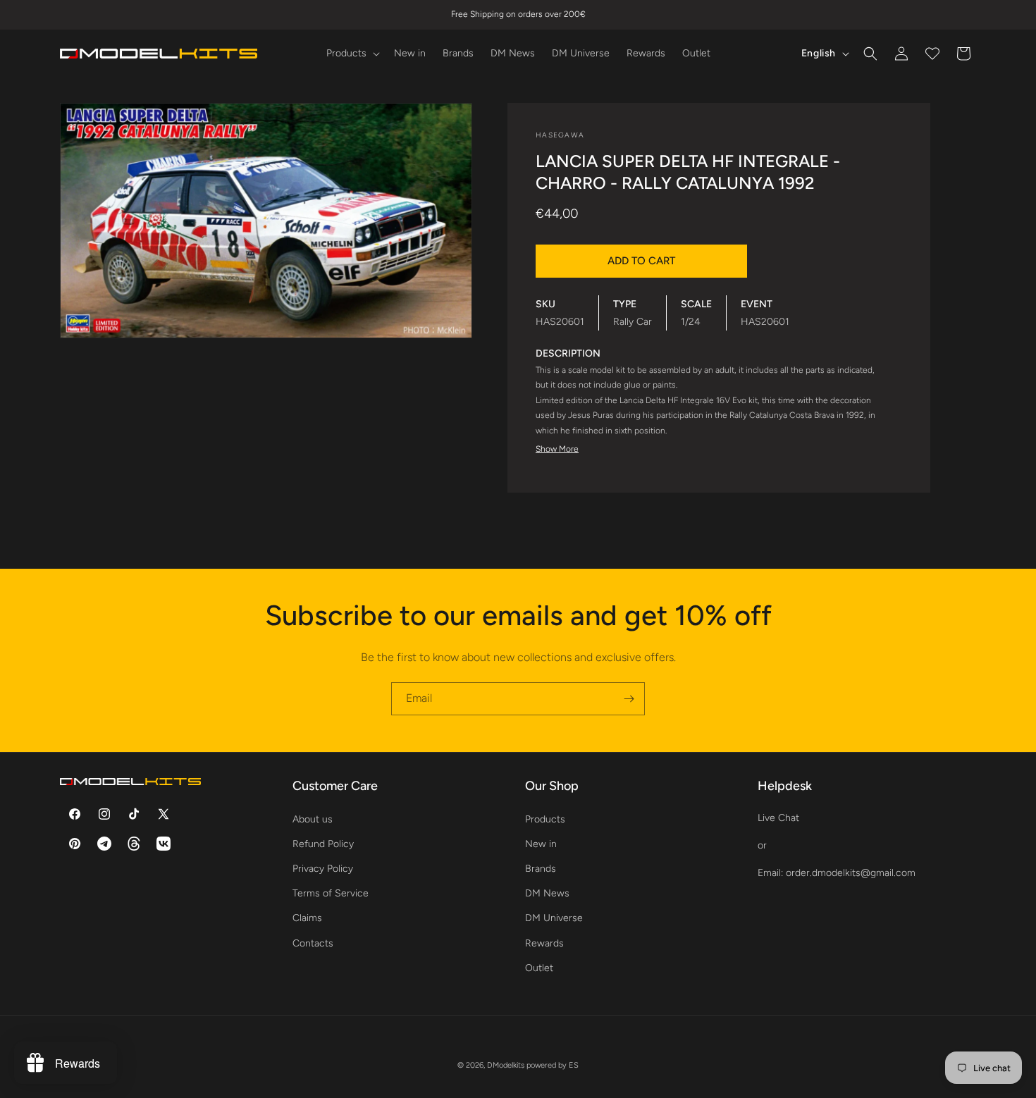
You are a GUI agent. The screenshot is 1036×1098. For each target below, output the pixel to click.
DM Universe (554, 918)
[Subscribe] (628, 698)
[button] (352, 53)
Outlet (539, 967)
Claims (307, 918)
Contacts (312, 943)
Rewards (544, 943)
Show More (557, 449)
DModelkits (505, 1065)
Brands (540, 868)
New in (541, 843)
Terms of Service (330, 893)
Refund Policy (323, 843)
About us (312, 819)
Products (545, 819)
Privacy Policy (322, 868)
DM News (547, 893)
